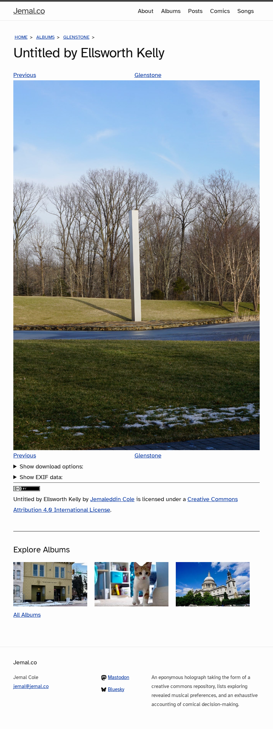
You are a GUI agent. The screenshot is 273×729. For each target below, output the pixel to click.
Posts (195, 11)
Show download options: (51, 466)
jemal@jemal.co (31, 686)
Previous (24, 75)
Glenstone (76, 37)
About (145, 11)
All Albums (27, 614)
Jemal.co (29, 12)
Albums (170, 11)
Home (21, 37)
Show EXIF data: (41, 477)
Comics (220, 11)
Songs (245, 11)
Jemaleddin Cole (112, 499)
